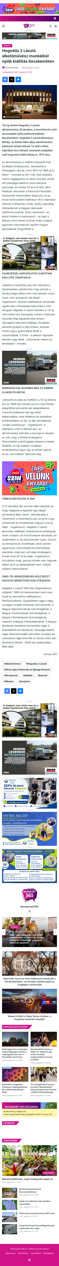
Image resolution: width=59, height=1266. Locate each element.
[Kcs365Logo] (29, 26)
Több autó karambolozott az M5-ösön (37, 1213)
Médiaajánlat (48, 1253)
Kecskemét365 (29, 906)
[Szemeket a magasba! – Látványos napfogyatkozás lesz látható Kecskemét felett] (15, 1074)
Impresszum (10, 1253)
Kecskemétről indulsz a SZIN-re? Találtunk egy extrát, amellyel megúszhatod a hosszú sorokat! (42, 1054)
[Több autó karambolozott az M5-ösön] (9, 1217)
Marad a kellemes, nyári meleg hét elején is (27, 1179)
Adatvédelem (23, 1253)
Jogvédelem (36, 1253)
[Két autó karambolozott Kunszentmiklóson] (9, 1193)
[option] (29, 932)
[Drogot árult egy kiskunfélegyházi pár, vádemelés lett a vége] (9, 1229)
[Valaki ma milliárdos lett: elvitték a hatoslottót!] (9, 1205)
